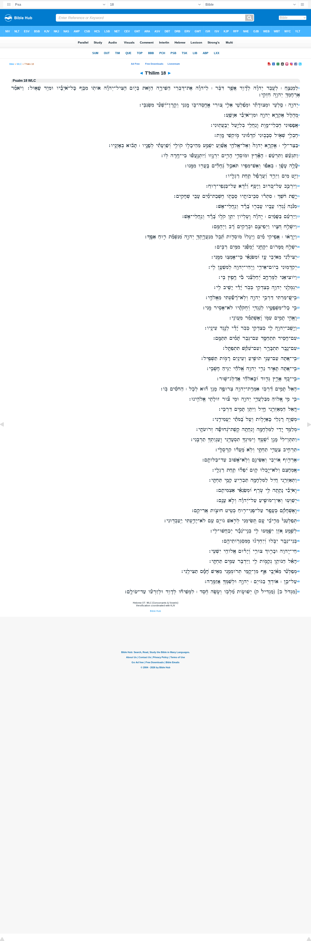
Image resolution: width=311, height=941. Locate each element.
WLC (19, 64)
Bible (11, 64)
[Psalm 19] (305, 434)
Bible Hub (155, 611)
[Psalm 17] (5, 434)
